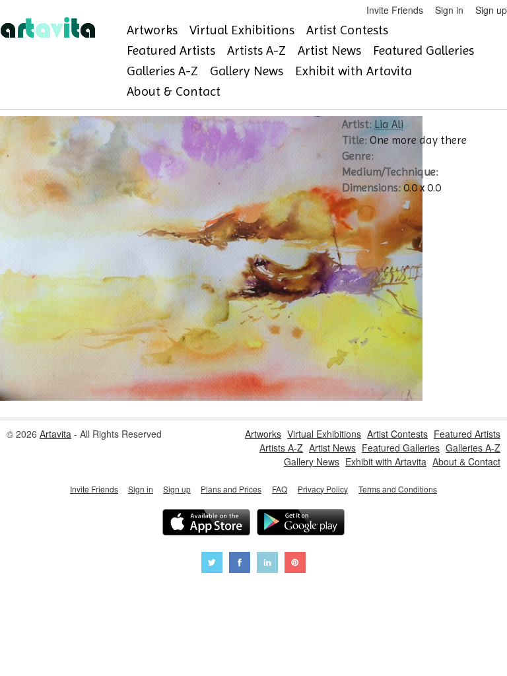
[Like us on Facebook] (239, 564)
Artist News (329, 50)
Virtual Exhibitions (241, 30)
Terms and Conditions (397, 488)
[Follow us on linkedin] (267, 564)
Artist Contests (347, 30)
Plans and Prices (231, 488)
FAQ (279, 488)
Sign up (491, 10)
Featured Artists (171, 50)
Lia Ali (388, 124)
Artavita (55, 433)
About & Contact (173, 91)
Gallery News (246, 71)
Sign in (449, 10)
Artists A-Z (256, 50)
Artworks (152, 30)
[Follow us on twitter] (211, 564)
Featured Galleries (423, 50)
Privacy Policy (323, 488)
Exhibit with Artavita (353, 71)
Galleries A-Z (162, 71)
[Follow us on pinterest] (295, 564)
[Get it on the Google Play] (301, 524)
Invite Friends (394, 10)
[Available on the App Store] (206, 524)
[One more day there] (211, 396)
